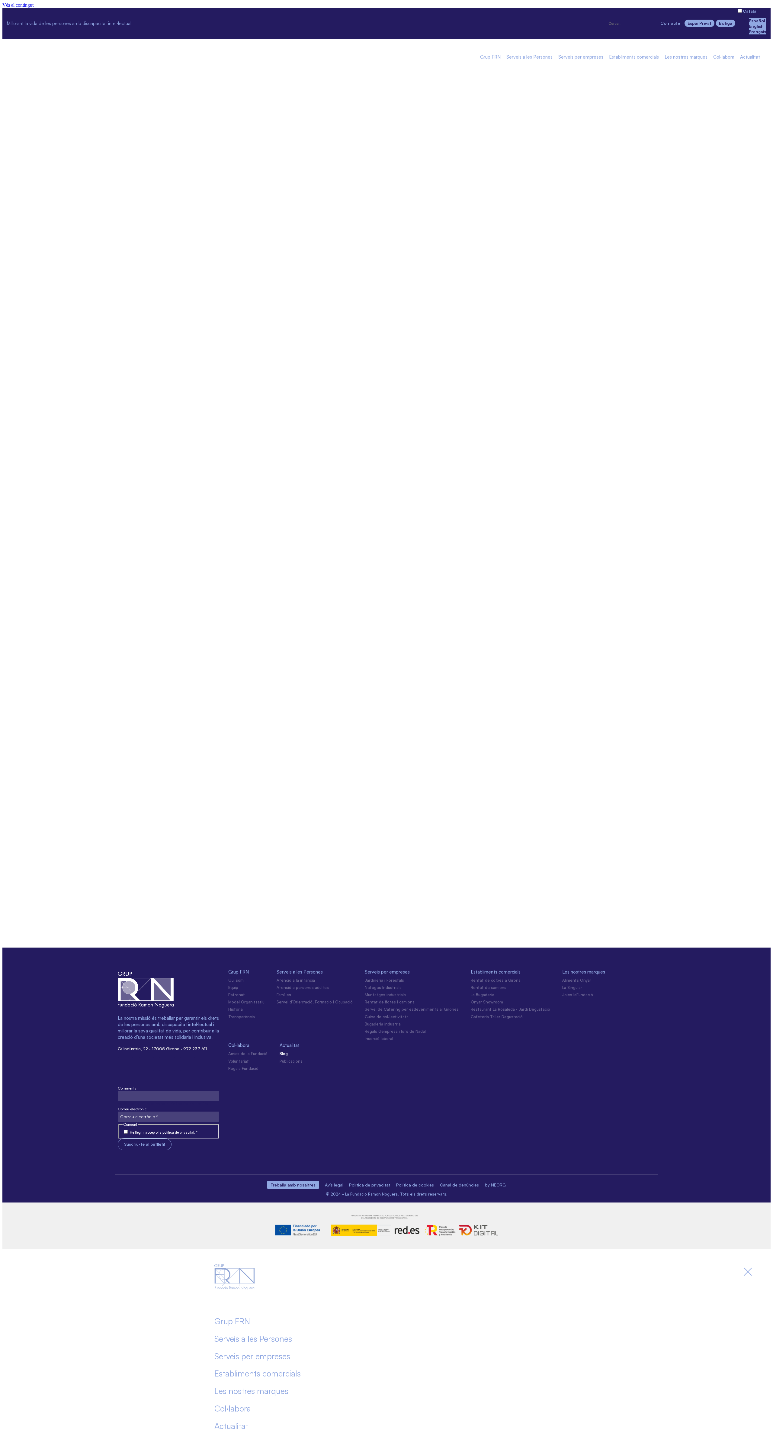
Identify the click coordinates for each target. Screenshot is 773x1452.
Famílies (284, 994)
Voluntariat (238, 1061)
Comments (127, 1088)
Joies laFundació (577, 994)
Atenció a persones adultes (303, 987)
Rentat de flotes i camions (390, 1002)
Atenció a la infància (296, 980)
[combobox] (632, 23)
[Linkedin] (188, 22)
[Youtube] (209, 22)
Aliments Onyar (576, 980)
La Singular (572, 987)
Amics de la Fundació (248, 1053)
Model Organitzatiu (246, 1002)
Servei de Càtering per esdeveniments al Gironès (412, 1009)
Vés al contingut (18, 5)
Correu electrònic (132, 1109)
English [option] (756, 26)
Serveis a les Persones (529, 57)
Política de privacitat (369, 1185)
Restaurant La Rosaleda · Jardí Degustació (510, 1009)
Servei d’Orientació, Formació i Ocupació (315, 1002)
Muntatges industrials (385, 994)
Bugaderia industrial (383, 1024)
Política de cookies (415, 1185)
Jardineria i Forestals (384, 980)
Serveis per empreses (580, 57)
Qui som (236, 980)
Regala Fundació (243, 1068)
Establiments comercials (634, 57)
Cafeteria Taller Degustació (497, 1016)
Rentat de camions (488, 987)
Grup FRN (490, 57)
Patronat (236, 994)
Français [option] (757, 31)
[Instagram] (146, 22)
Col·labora (723, 57)
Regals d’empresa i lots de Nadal (395, 1031)
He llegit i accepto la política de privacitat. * (163, 1132)
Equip (233, 987)
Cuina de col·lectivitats (387, 1016)
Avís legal (334, 1185)
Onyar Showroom (487, 1002)
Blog (284, 1053)
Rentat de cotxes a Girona (496, 980)
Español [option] (757, 20)
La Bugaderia (482, 994)
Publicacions (291, 1061)
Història (235, 1009)
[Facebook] (167, 22)
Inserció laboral (379, 1038)
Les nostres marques (686, 57)
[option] (757, 21)
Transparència (241, 1016)
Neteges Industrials (383, 987)
